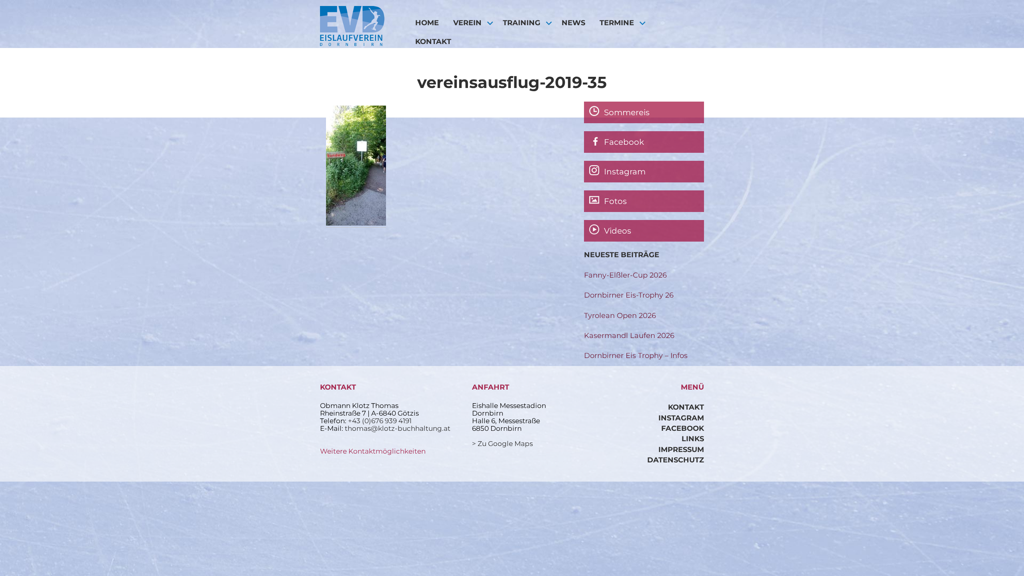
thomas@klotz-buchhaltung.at (397, 428)
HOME (427, 22)
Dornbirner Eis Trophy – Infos (636, 355)
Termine (617, 22)
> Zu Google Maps (502, 444)
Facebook (682, 428)
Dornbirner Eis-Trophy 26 (629, 295)
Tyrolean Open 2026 (620, 315)
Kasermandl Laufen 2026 (629, 335)
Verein (467, 22)
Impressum (681, 449)
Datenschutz (675, 460)
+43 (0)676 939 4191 (380, 421)
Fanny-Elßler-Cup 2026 (625, 275)
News (573, 22)
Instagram (681, 418)
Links (693, 438)
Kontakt (433, 41)
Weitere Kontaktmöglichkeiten (373, 451)
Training (521, 22)
